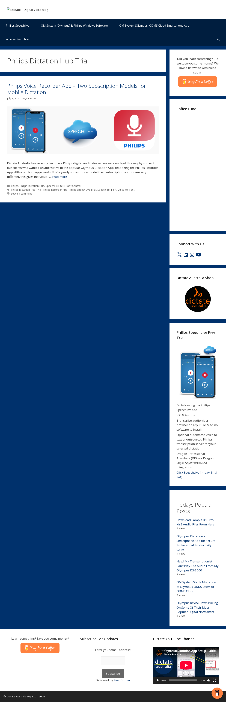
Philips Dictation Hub (32, 185)
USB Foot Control (70, 185)
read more (59, 177)
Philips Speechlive (17, 25)
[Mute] (208, 680)
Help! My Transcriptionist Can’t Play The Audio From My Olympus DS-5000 (198, 565)
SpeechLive (52, 185)
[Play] (157, 680)
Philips (14, 185)
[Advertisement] (201, 170)
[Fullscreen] (214, 680)
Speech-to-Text (106, 189)
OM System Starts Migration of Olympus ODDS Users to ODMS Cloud (196, 586)
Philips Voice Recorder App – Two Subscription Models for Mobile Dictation (76, 89)
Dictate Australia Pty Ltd (21, 696)
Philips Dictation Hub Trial (26, 189)
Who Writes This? (17, 39)
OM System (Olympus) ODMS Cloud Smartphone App (154, 25)
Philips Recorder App (55, 189)
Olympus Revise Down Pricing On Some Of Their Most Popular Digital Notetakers (197, 607)
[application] (186, 665)
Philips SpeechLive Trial (82, 189)
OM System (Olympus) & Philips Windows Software (74, 25)
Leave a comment (21, 193)
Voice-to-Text (126, 189)
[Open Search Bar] (218, 39)
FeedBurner (122, 680)
